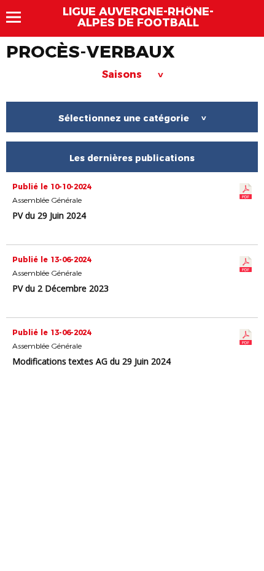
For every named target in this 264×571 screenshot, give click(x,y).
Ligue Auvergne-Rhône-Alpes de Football (138, 17)
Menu (19, 17)
